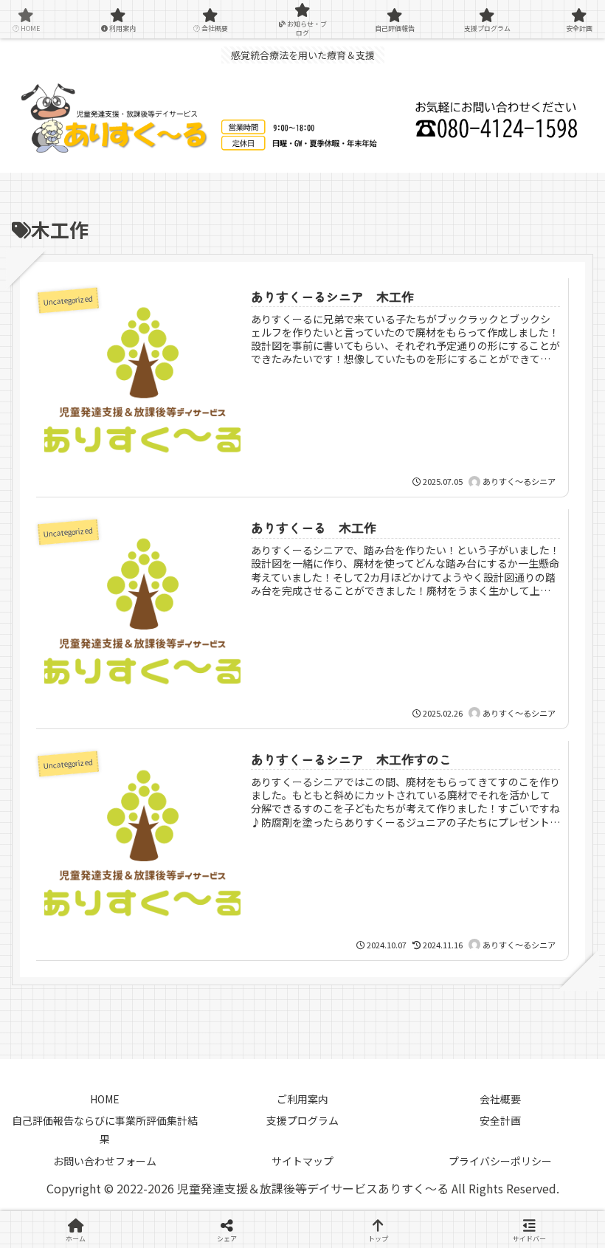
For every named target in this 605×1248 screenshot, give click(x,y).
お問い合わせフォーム (104, 1161)
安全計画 (500, 1120)
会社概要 (500, 1099)
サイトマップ (302, 1161)
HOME (105, 1099)
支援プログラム (302, 1120)
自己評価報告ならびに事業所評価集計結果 (105, 1129)
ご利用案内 (302, 1099)
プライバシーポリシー (500, 1161)
